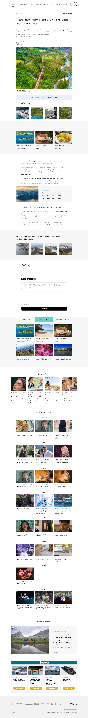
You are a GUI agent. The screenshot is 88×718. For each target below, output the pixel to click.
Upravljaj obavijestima (71, 709)
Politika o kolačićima (73, 712)
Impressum (49, 712)
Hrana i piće (23, 4)
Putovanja (31, 4)
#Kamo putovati (67, 13)
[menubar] (75, 4)
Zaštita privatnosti (66, 712)
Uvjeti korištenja (59, 712)
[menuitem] (75, 4)
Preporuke (64, 4)
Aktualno (38, 4)
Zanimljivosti (46, 4)
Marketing (54, 712)
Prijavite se (44, 308)
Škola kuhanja (56, 4)
